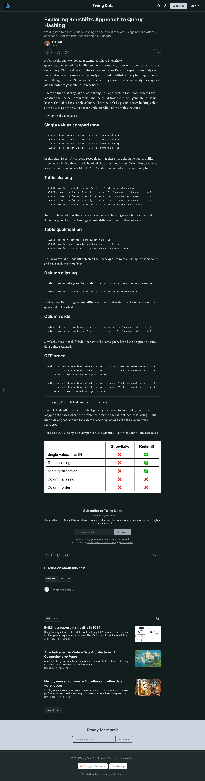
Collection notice (125, 758)
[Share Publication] (165, 6)
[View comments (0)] (58, 52)
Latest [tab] (56, 618)
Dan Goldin (57, 42)
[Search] (158, 6)
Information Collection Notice (101, 542)
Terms (111, 758)
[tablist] (58, 578)
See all (51, 710)
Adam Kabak (65, 668)
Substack (86, 774)
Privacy (102, 758)
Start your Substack (94, 766)
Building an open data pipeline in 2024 (72, 627)
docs (135, 93)
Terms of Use (118, 539)
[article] (102, 635)
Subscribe (178, 5)
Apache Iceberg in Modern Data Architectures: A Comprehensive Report (79, 654)
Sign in (195, 5)
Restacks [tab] (65, 578)
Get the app (118, 766)
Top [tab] (48, 618)
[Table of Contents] (3, 390)
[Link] (39, 125)
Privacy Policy (126, 542)
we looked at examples (83, 60)
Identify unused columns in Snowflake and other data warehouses (83, 683)
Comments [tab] (51, 578)
